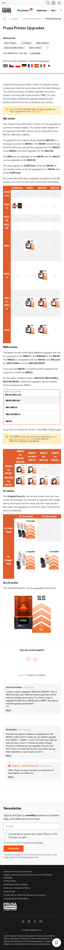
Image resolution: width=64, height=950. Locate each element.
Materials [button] (42, 10)
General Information (31, 18)
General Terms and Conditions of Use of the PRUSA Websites (28, 876)
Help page (36, 111)
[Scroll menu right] (60, 10)
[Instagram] (29, 921)
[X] (35, 921)
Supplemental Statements (16, 898)
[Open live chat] (56, 942)
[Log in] (53, 2)
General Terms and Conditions (18, 871)
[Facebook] (23, 921)
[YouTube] (41, 921)
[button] (5, 65)
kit (55, 436)
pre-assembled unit (23, 439)
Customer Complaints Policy (17, 888)
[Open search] (48, 2)
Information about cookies (16, 884)
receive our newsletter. (33, 842)
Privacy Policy (9, 857)
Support (14, 18)
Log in (22, 675)
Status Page (9, 891)
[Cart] (59, 2)
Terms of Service (26, 857)
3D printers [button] (24, 10)
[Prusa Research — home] (6, 10)
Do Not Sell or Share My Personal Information (25, 895)
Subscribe (13, 848)
